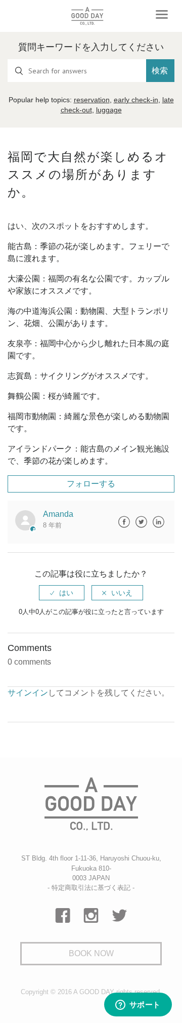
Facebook (124, 522)
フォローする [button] (91, 483)
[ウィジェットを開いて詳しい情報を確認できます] (138, 1005)
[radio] (61, 592)
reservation (92, 100)
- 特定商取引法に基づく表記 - (91, 887)
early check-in (136, 100)
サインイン (28, 692)
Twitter (141, 522)
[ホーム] (87, 16)
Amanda (58, 514)
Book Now (91, 953)
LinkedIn (158, 522)
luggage (109, 110)
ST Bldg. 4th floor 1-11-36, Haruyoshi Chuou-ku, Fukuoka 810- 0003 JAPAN (91, 867)
